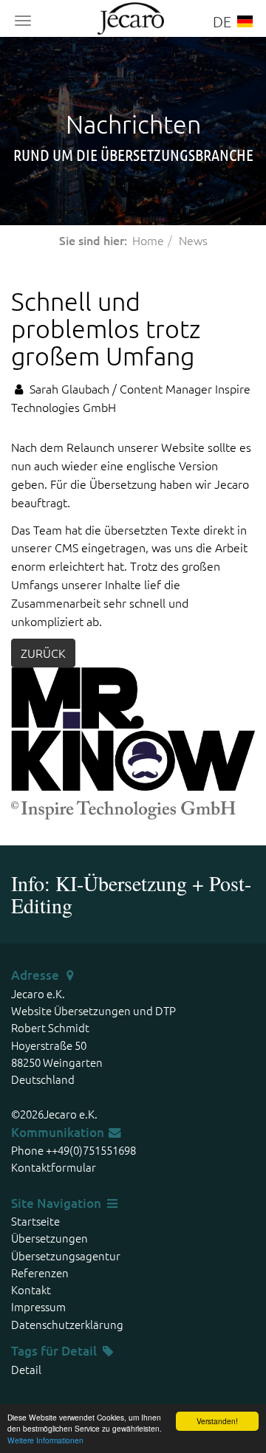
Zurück (43, 653)
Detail (79, 1350)
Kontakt (31, 1289)
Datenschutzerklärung (67, 1324)
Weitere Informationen (45, 1440)
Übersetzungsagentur (65, 1255)
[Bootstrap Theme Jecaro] (133, 16)
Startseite (35, 1221)
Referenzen (40, 1272)
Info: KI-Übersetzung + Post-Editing (131, 894)
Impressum (38, 1306)
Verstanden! (217, 1420)
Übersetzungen (49, 1238)
